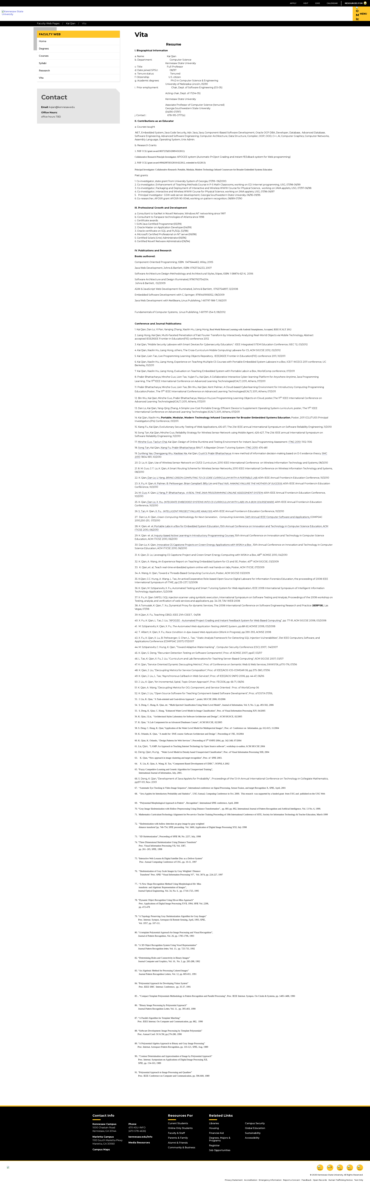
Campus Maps (101, 1149)
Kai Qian (70, 23)
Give (317, 3)
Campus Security (255, 1123)
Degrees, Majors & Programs (219, 1139)
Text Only (358, 1180)
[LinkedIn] (340, 1167)
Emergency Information (270, 1180)
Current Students (178, 1123)
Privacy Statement (234, 1180)
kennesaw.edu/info (140, 1136)
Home (42, 41)
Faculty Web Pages (48, 23)
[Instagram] (350, 1167)
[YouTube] (360, 1167)
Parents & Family (178, 1137)
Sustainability (253, 1133)
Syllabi (42, 63)
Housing (214, 1128)
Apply (293, 3)
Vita (41, 77)
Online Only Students (180, 1128)
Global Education (255, 1128)
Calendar (332, 3)
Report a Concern (291, 1180)
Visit (305, 3)
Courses (44, 55)
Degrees (44, 48)
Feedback (306, 1180)
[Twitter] (330, 1167)
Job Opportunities (219, 1150)
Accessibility (252, 1137)
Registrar (214, 1145)
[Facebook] (320, 1167)
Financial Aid (216, 1133)
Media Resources (139, 1142)
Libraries (214, 1123)
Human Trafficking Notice (340, 1180)
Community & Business (181, 1147)
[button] (361, 14)
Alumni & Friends (178, 1142)
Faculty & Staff (176, 1133)
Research (44, 70)
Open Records (320, 1180)
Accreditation (250, 1180)
